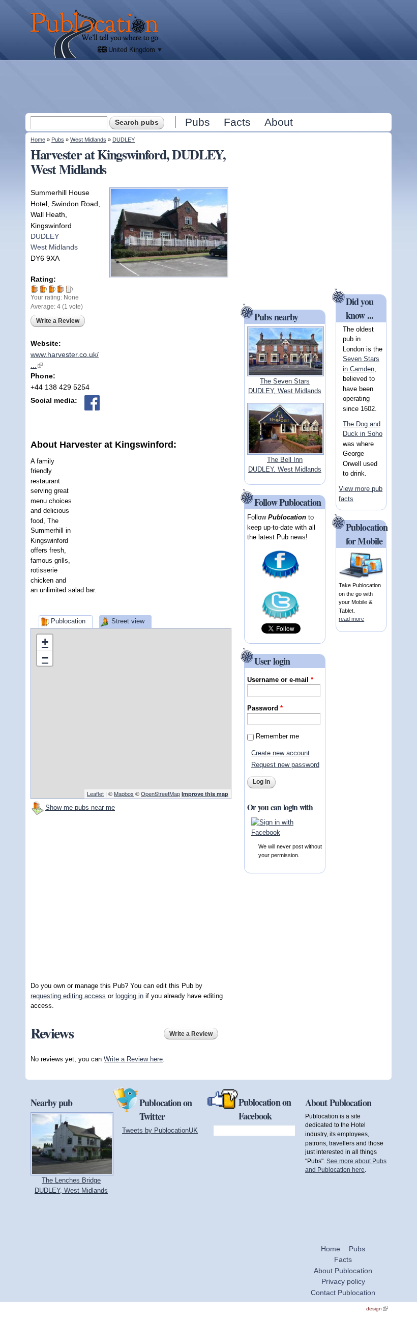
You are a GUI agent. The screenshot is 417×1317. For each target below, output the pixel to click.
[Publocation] (97, 34)
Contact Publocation (343, 1292)
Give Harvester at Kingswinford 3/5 (52, 289)
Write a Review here (133, 1059)
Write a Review (57, 320)
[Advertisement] (209, 86)
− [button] (45, 657)
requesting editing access (68, 996)
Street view (127, 621)
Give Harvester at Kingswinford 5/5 (69, 289)
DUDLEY (123, 139)
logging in (129, 996)
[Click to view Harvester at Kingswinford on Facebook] (92, 402)
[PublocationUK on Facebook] (280, 577)
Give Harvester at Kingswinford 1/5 (35, 289)
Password (265, 708)
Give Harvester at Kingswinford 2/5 (43, 289)
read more (351, 619)
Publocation (68, 621)
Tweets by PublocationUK (160, 1130)
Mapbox (124, 793)
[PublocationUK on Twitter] (280, 618)
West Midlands (88, 139)
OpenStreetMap (160, 793)
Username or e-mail (280, 679)
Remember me (277, 736)
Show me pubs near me (80, 807)
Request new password (285, 765)
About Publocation (343, 1271)
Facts (237, 122)
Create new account (280, 753)
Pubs (197, 122)
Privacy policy (343, 1281)
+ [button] (45, 642)
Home (38, 139)
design (377, 1308)
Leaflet (95, 793)
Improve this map (205, 794)
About (278, 122)
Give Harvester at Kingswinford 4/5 (60, 289)
